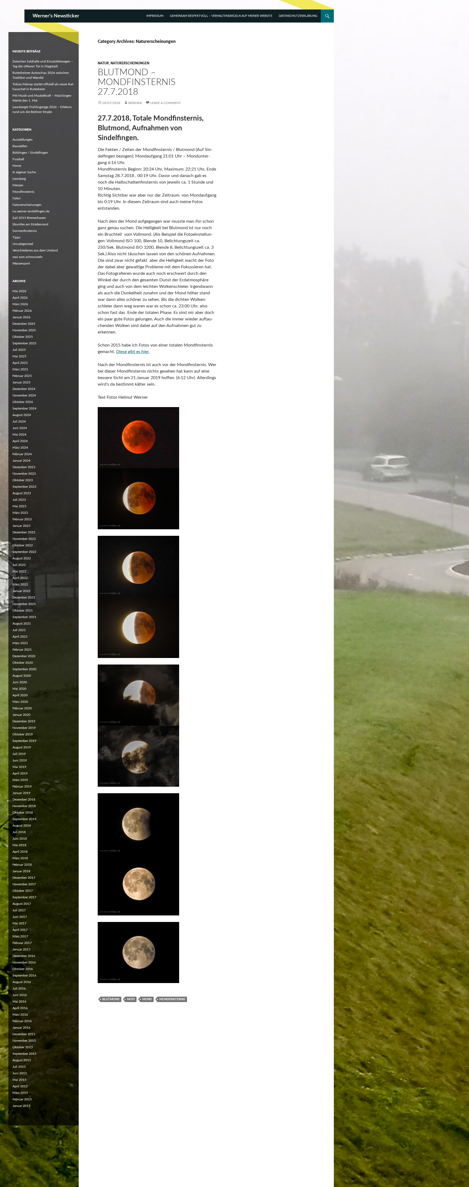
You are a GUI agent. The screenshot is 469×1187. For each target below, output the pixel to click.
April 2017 (20, 929)
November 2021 (24, 604)
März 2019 (20, 780)
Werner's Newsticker (56, 16)
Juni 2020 (19, 682)
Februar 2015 (22, 1099)
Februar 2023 (22, 519)
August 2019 (21, 747)
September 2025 (24, 343)
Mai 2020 (19, 688)
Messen (17, 185)
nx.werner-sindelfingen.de (30, 211)
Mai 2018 (19, 845)
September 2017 (24, 897)
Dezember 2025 (23, 323)
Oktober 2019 (22, 734)
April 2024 (20, 441)
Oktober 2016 (22, 969)
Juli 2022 (19, 564)
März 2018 (20, 858)
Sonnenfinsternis (24, 230)
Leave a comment (165, 103)
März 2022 (20, 584)
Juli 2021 (19, 630)
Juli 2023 (19, 499)
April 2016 (20, 1008)
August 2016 (21, 982)
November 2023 (24, 473)
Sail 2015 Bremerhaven (29, 217)
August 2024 (21, 415)
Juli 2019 (19, 753)
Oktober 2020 (22, 662)
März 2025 (20, 369)
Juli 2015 (19, 1066)
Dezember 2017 (23, 877)
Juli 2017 (19, 910)
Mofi (131, 999)
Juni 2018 (19, 838)
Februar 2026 (22, 310)
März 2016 (20, 1014)
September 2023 (24, 486)
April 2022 (20, 578)
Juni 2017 (19, 916)
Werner (135, 103)
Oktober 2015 (22, 1047)
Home (16, 165)
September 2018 (24, 819)
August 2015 (21, 1060)
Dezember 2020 (23, 656)
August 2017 (21, 903)
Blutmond (110, 999)
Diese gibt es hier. (133, 352)
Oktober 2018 (22, 812)
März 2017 (20, 936)
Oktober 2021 (22, 610)
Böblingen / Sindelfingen (30, 152)
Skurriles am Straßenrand (30, 224)
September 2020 (24, 669)
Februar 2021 (22, 649)
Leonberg (19, 178)
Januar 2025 (21, 382)
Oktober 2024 (22, 402)
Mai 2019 (19, 767)
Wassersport (21, 263)
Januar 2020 (21, 714)
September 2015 (24, 1053)
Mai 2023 (19, 506)
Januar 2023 (21, 525)
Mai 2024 (19, 434)
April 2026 (20, 297)
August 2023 (21, 493)
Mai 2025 (19, 356)
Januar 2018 (21, 871)
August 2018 (21, 825)
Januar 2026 (21, 317)
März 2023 (20, 512)
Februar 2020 (22, 708)
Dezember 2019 (23, 721)
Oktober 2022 (22, 545)
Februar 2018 (22, 864)
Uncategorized (22, 243)
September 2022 (24, 551)
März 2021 (20, 643)
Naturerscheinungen (129, 63)
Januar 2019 (21, 793)
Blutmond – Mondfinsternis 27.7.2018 (137, 82)
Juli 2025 (19, 349)
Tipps (16, 237)
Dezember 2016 (23, 956)
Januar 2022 (21, 591)
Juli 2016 (19, 988)
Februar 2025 (22, 375)
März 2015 (20, 1092)
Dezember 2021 (23, 597)
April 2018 (20, 851)
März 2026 (20, 304)
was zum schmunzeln (27, 257)
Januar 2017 (21, 949)
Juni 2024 (19, 428)
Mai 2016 (19, 1001)
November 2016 (24, 962)
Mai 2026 (19, 291)
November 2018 (24, 806)
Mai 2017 (19, 923)
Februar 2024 (22, 454)
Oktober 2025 (22, 336)
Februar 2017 (22, 942)
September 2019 (24, 740)
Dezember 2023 (23, 467)
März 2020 (20, 701)
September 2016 (24, 975)
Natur (103, 63)
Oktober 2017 (22, 890)
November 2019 (24, 727)
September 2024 (24, 408)
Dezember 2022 (23, 532)
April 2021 (20, 636)
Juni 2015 (19, 1073)
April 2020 (20, 695)
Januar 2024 (21, 460)
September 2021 (24, 617)
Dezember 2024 (23, 389)
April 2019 (20, 773)
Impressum (154, 15)
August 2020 (21, 675)
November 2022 (24, 538)
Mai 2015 (19, 1079)
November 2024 (24, 395)
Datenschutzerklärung (298, 15)
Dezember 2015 (23, 1034)
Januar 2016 (21, 1027)
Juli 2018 (19, 832)
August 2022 (21, 558)
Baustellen (19, 146)
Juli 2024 (19, 421)
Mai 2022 (19, 571)
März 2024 (20, 447)
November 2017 (24, 884)
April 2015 (20, 1086)
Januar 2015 (21, 1105)
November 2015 (24, 1040)
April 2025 (20, 362)
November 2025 (24, 330)
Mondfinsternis (172, 999)
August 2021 (21, 623)
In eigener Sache (24, 172)
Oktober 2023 (22, 480)
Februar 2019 (22, 786)
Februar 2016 (22, 1021)
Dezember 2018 (23, 799)
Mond (147, 999)
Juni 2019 (19, 760)
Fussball (18, 159)
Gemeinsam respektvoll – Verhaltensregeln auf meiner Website (221, 15)
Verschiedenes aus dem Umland (35, 250)
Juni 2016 (19, 995)
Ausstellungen (22, 139)
